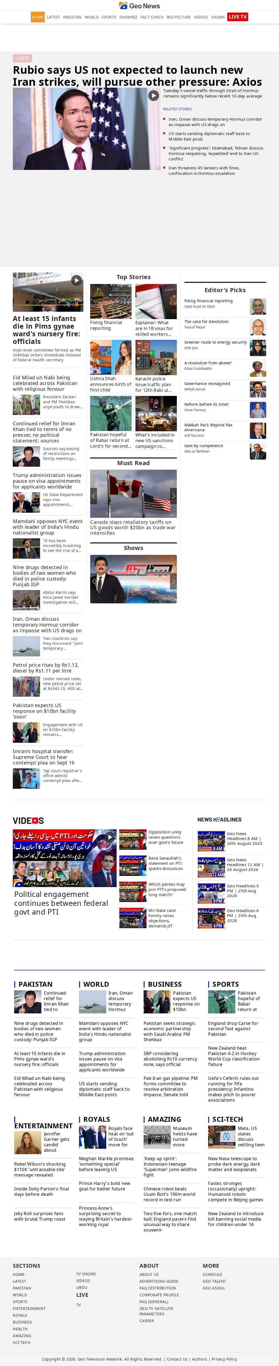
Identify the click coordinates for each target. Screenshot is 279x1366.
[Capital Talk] (133, 579)
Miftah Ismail (194, 389)
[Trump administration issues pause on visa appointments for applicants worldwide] (26, 502)
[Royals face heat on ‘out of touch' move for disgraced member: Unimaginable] (92, 1138)
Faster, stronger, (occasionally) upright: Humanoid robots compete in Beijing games (235, 1191)
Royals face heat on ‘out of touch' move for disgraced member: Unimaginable (121, 1145)
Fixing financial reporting (208, 300)
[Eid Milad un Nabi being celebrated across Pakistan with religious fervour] (26, 405)
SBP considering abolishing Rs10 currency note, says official (170, 1059)
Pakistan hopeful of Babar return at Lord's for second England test (251, 1009)
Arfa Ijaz (191, 348)
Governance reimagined (207, 383)
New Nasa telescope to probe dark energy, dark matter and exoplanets (234, 1164)
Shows (218, 17)
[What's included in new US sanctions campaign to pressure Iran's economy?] (156, 413)
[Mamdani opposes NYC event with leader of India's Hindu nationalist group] (26, 548)
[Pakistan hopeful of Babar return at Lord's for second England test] (111, 413)
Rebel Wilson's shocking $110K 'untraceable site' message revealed (40, 1169)
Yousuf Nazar (195, 327)
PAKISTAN (22, 1288)
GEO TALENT (214, 1281)
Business (165, 984)
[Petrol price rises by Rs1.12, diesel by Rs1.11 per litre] (26, 686)
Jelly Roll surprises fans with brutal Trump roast (39, 1216)
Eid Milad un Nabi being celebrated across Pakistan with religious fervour (39, 1086)
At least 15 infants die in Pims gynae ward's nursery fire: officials (39, 1059)
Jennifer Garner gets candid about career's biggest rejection (56, 1150)
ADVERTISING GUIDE (159, 1281)
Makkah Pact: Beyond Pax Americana (208, 427)
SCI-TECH (21, 1342)
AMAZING (22, 1335)
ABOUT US (149, 1274)
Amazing (164, 1119)
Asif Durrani (194, 435)
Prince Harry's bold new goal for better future (105, 1186)
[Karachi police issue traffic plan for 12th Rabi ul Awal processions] (156, 357)
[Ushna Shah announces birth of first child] (111, 357)
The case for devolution (206, 321)
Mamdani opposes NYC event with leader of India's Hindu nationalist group (105, 1031)
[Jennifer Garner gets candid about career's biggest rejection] (27, 1143)
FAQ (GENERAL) (154, 1301)
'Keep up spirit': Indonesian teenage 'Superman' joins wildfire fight (170, 1167)
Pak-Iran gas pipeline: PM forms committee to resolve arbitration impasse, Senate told (171, 1086)
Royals (96, 1119)
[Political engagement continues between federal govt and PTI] (65, 858)
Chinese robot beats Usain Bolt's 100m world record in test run (169, 1194)
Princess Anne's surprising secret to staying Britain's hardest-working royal (106, 1216)
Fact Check (152, 17)
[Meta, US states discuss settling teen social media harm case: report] (221, 1138)
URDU (81, 1287)
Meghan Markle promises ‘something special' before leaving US (106, 1164)
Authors (199, 1359)
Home (38, 17)
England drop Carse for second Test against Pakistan (233, 1028)
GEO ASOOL (214, 1288)
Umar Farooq (194, 410)
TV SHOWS (86, 1273)
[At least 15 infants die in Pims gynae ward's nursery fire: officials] (48, 292)
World (92, 17)
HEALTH (20, 1328)
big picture (179, 17)
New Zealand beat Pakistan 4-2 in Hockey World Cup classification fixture (234, 1056)
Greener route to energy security (215, 342)
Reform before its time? (206, 404)
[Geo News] (139, 5)
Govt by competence (203, 445)
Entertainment (43, 1125)
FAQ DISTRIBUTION (158, 1288)
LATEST (19, 1281)
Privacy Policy (224, 1359)
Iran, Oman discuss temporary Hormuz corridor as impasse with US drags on (215, 121)
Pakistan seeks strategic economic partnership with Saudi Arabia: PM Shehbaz (169, 1031)
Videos (201, 17)
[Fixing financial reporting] (111, 301)
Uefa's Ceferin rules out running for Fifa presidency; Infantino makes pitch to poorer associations (233, 1089)
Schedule (212, 1274)
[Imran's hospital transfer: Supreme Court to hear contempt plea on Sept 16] (26, 778)
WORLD (20, 1294)
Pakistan (72, 17)
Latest (53, 17)
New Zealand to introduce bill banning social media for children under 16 (235, 1219)
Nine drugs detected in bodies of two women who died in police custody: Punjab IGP (38, 1031)
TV (78, 1304)
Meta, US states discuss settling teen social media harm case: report (251, 1145)
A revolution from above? (208, 362)
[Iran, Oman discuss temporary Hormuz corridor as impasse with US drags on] (26, 646)
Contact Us (177, 1359)
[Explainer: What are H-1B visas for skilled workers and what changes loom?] (156, 301)
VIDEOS (83, 1280)
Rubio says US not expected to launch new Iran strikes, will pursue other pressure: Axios (137, 75)
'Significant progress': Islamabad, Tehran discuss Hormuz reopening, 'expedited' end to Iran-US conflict (216, 153)
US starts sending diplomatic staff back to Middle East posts (104, 1089)
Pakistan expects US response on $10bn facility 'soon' (186, 1006)
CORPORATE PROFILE (159, 1294)
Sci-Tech (228, 1119)
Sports (109, 17)
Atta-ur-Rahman (197, 451)
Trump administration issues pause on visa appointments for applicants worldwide (102, 1061)
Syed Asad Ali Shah (199, 306)
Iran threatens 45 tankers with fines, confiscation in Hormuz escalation (204, 170)
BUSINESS (22, 1322)
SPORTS (20, 1301)
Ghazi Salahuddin (198, 368)
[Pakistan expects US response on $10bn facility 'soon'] (26, 732)
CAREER (147, 1320)
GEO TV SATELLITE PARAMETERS (157, 1311)
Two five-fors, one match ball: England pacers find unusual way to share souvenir (170, 1222)
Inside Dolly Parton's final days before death (41, 1191)
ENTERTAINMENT (29, 1308)
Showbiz (128, 17)
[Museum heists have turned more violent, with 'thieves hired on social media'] (157, 1138)
